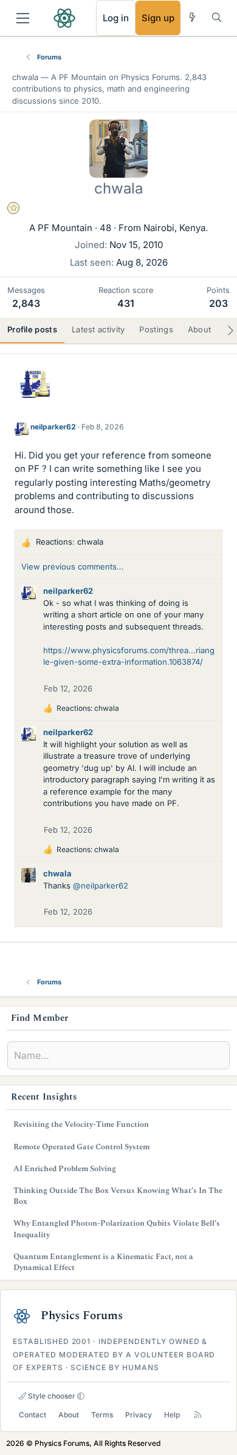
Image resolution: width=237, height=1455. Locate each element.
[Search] (216, 17)
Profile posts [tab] (32, 329)
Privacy (138, 1414)
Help (172, 1414)
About (68, 1414)
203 (218, 303)
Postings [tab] (156, 329)
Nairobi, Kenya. (175, 228)
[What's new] (192, 17)
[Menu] (23, 18)
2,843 (26, 303)
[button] (80, 1396)
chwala (57, 873)
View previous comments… (72, 566)
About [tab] (199, 329)
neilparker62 (53, 426)
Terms (102, 1414)
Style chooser (50, 1395)
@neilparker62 (100, 885)
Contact (32, 1414)
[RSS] (198, 1414)
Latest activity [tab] (98, 329)
